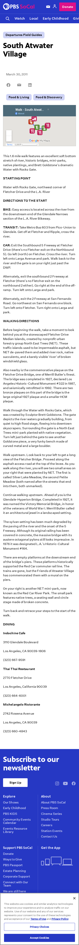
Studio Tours (50, 819)
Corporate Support (16, 876)
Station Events (51, 831)
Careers (46, 825)
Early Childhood (55, 18)
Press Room (49, 808)
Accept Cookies (39, 937)
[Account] (54, 7)
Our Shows (11, 802)
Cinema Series (51, 814)
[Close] (74, 898)
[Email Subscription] (48, 7)
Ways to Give (12, 859)
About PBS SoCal (53, 802)
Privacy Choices (39, 926)
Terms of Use (38, 919)
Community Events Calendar (17, 821)
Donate (67, 7)
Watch (20, 18)
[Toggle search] (7, 18)
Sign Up (15, 782)
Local (34, 18)
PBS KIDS (10, 814)
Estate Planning (14, 871)
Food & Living (19, 97)
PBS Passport (13, 865)
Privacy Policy (60, 919)
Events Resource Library (15, 830)
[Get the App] (57, 861)
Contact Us (49, 836)
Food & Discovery (49, 97)
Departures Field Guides (24, 35)
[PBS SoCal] (19, 7)
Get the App (50, 848)
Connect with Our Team (15, 884)
